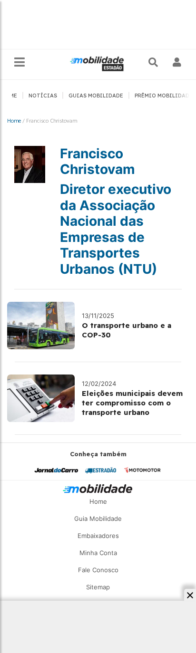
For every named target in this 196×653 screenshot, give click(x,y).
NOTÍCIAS (43, 95)
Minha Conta (98, 553)
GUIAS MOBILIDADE (96, 95)
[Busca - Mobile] (154, 62)
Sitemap (98, 587)
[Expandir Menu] (19, 62)
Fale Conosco (98, 570)
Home (14, 120)
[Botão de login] (177, 62)
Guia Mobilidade (98, 518)
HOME (9, 95)
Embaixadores (98, 535)
